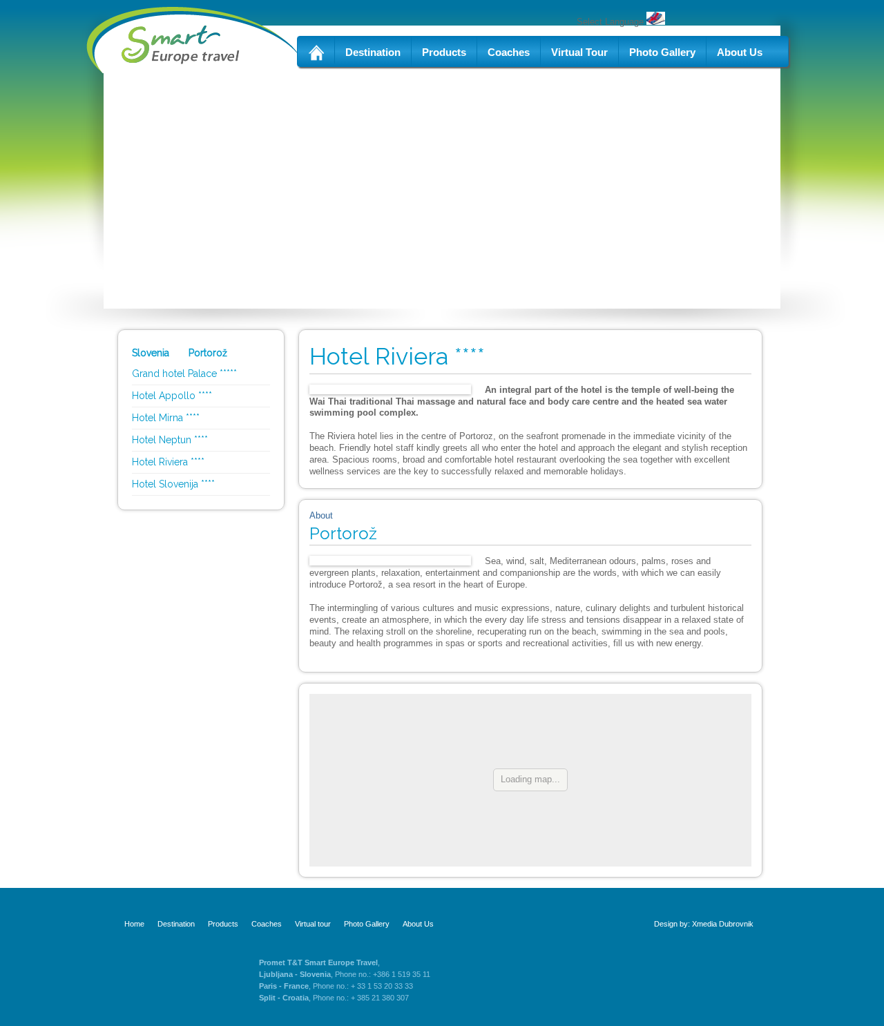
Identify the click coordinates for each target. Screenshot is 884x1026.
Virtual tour (313, 924)
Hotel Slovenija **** (173, 484)
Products (444, 52)
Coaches (509, 52)
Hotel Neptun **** (170, 439)
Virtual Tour (579, 52)
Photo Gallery (662, 52)
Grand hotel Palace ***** (184, 373)
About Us (739, 52)
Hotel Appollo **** (172, 395)
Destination (373, 52)
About (321, 515)
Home (134, 924)
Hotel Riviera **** (168, 461)
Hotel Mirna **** (166, 417)
